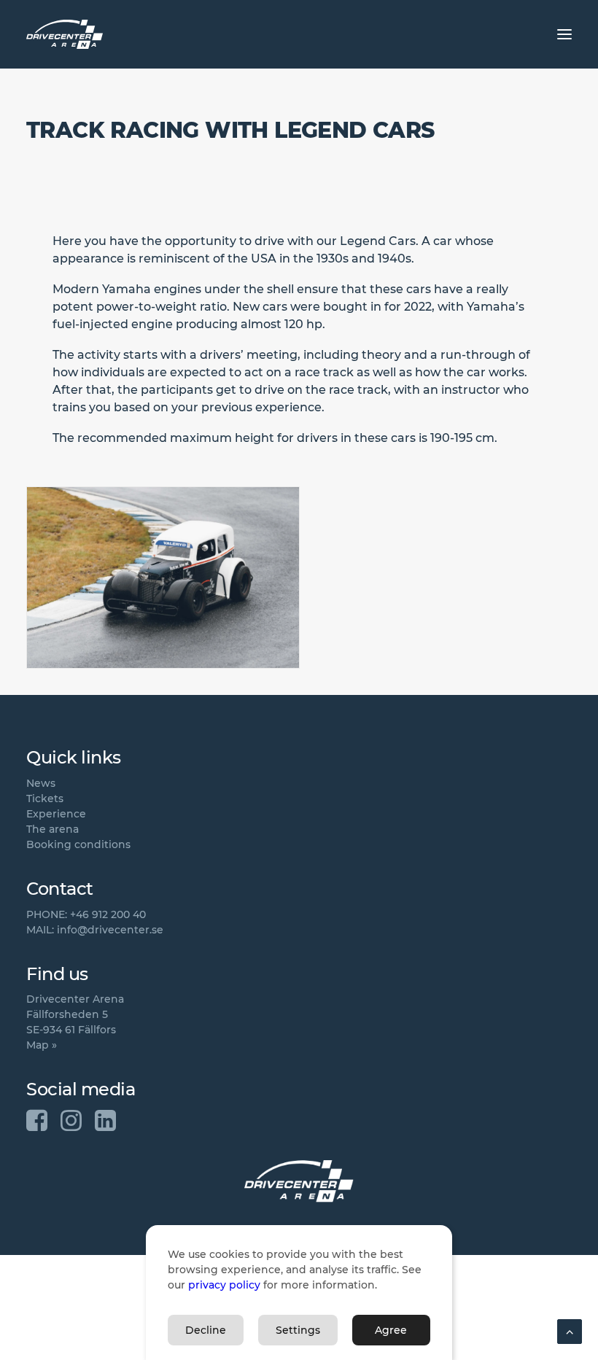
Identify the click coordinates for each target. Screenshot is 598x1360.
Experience (56, 813)
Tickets (44, 798)
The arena (52, 829)
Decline (205, 1330)
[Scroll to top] (569, 1330)
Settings (298, 1330)
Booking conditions (78, 844)
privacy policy (224, 1284)
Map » (41, 1045)
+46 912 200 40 (108, 914)
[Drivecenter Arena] (64, 34)
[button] (564, 34)
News (40, 783)
